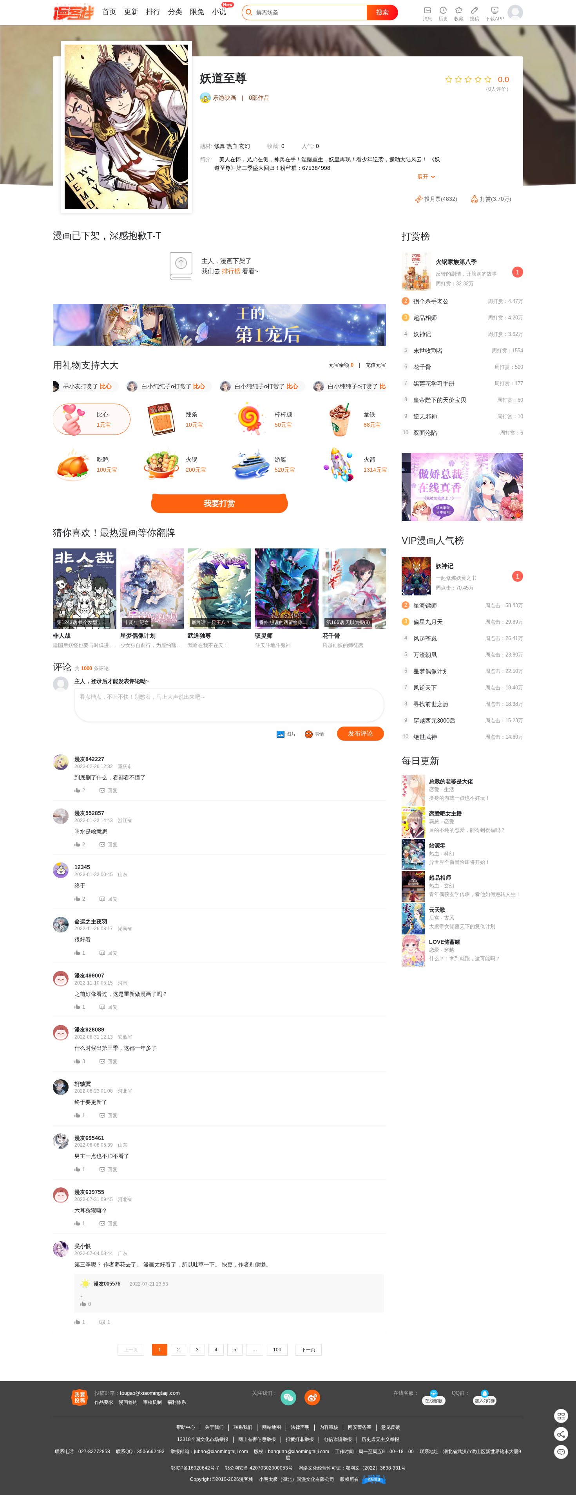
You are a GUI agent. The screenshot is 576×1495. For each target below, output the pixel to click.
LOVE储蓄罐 (444, 942)
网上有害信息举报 (257, 1439)
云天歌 (437, 910)
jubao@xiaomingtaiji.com (221, 1451)
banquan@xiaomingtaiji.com (298, 1451)
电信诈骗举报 (338, 1439)
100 (277, 1350)
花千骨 (331, 635)
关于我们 (214, 1427)
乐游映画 (224, 97)
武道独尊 (199, 635)
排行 (153, 12)
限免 (197, 12)
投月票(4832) (441, 199)
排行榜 (231, 271)
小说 (219, 12)
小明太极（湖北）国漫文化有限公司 (296, 1479)
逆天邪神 (425, 416)
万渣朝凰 (425, 654)
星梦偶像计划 (138, 635)
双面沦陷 (425, 432)
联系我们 (243, 1427)
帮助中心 (185, 1427)
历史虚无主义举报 (380, 1439)
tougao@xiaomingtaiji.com (150, 1393)
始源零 (437, 845)
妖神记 (422, 334)
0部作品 (259, 97)
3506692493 (151, 1451)
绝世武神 (425, 737)
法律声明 (300, 1427)
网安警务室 (359, 1427)
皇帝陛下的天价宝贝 (439, 400)
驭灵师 (264, 635)
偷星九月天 (428, 622)
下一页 (308, 1350)
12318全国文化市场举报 (202, 1439)
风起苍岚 (425, 638)
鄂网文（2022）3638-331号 (376, 1468)
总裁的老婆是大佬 (451, 781)
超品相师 (425, 317)
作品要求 (103, 1402)
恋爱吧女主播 (445, 813)
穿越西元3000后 (434, 720)
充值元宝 (376, 365)
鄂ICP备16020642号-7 (195, 1468)
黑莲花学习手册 (434, 383)
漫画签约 (128, 1402)
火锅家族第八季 (456, 261)
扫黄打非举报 (300, 1439)
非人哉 (62, 635)
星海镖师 (425, 605)
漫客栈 (246, 1479)
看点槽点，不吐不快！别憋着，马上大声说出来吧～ (143, 697)
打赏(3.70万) (494, 199)
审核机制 (152, 1402)
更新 (131, 12)
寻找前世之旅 (431, 704)
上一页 (131, 1350)
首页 (109, 12)
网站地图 (271, 1427)
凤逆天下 (425, 687)
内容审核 (328, 1427)
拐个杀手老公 (431, 301)
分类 (175, 12)
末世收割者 (428, 350)
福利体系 (176, 1402)
